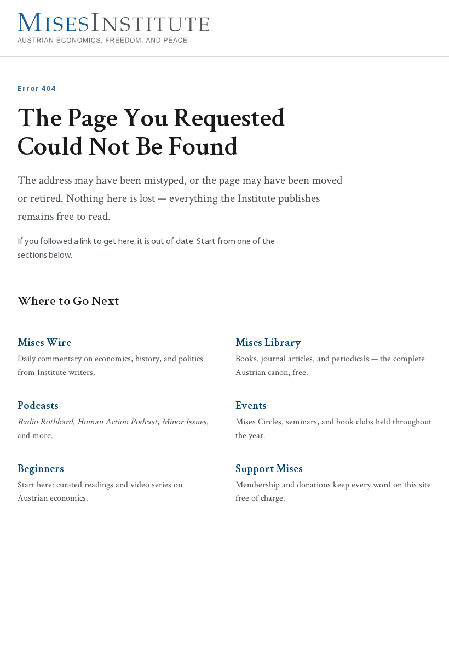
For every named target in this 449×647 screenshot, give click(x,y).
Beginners (41, 468)
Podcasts (38, 405)
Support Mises (269, 468)
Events (251, 405)
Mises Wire (44, 341)
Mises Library (268, 341)
